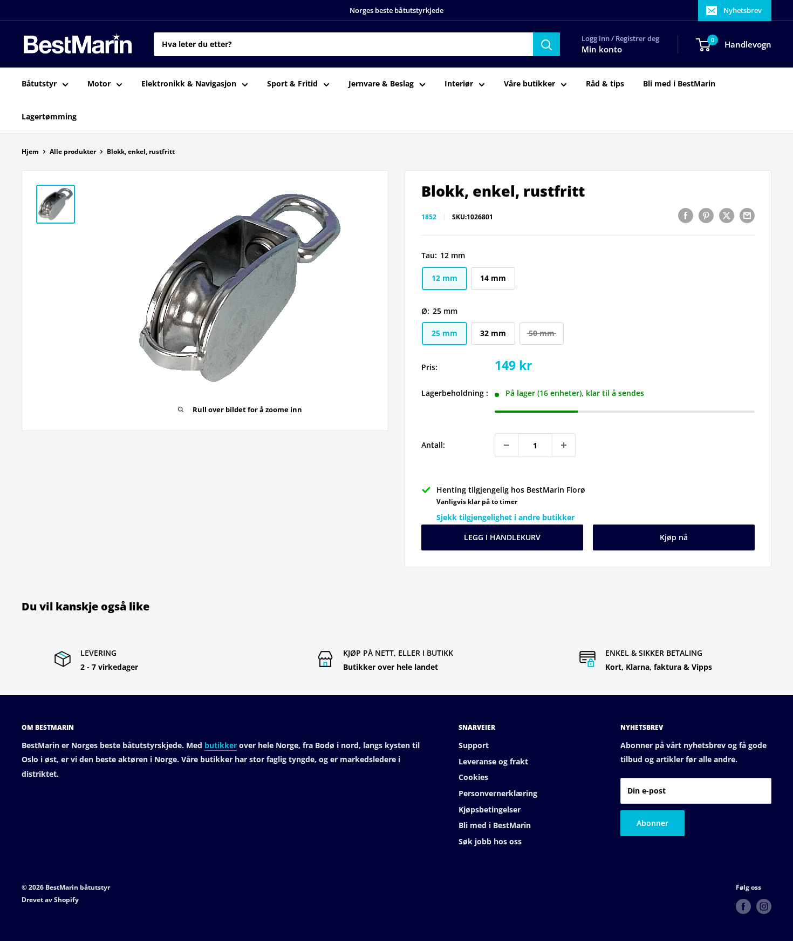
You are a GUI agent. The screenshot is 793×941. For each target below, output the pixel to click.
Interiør (459, 84)
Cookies (473, 777)
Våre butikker (529, 84)
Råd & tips (605, 84)
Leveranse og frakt (493, 761)
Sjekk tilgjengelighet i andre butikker (505, 517)
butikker (220, 745)
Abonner (652, 823)
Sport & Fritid (292, 84)
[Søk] (546, 44)
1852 (428, 216)
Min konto (602, 49)
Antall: (433, 445)
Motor (99, 84)
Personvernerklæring (498, 793)
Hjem (30, 151)
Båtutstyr (39, 84)
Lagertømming (49, 116)
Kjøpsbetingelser (490, 809)
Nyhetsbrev (742, 10)
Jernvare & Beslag (381, 84)
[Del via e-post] (747, 215)
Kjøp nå (674, 537)
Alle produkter (73, 151)
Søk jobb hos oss (490, 841)
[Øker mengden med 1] (563, 445)
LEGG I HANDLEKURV (502, 537)
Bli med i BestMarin (679, 84)
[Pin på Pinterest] (706, 215)
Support (474, 745)
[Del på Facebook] (685, 215)
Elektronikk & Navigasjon (188, 84)
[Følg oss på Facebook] (743, 906)
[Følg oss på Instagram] (763, 906)
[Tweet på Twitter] (726, 215)
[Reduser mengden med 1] (506, 445)
